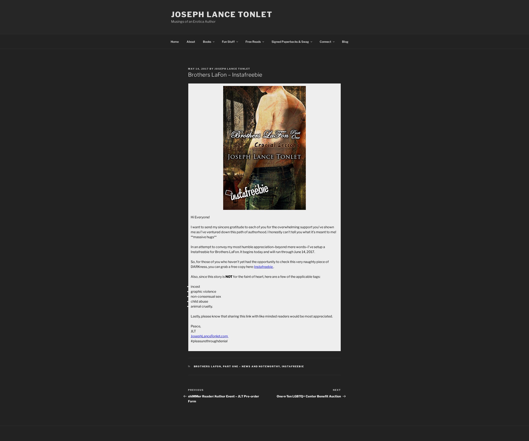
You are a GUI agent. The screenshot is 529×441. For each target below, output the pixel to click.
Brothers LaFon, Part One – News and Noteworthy (237, 366)
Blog (345, 41)
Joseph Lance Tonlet (222, 14)
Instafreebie (293, 366)
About (191, 41)
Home (175, 41)
